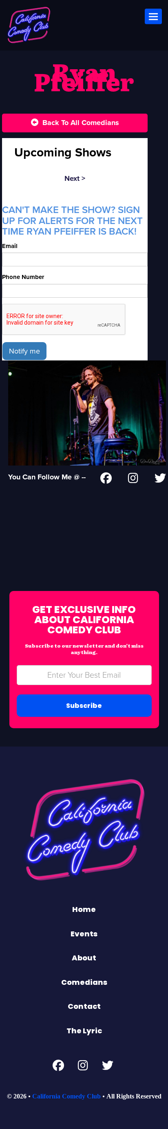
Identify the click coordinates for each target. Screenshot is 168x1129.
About (84, 958)
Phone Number (23, 277)
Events (84, 934)
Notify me (24, 351)
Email (10, 246)
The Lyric (84, 1031)
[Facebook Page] (106, 479)
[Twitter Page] (160, 479)
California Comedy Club (66, 1096)
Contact (84, 1006)
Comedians (84, 982)
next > (74, 178)
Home (84, 909)
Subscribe (84, 705)
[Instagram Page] (133, 479)
